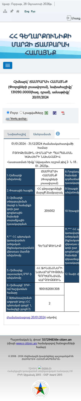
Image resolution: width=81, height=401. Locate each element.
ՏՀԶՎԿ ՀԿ (46, 368)
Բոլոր (14, 113)
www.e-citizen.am (26, 343)
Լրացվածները (33, 113)
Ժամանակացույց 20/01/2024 (26, 317)
